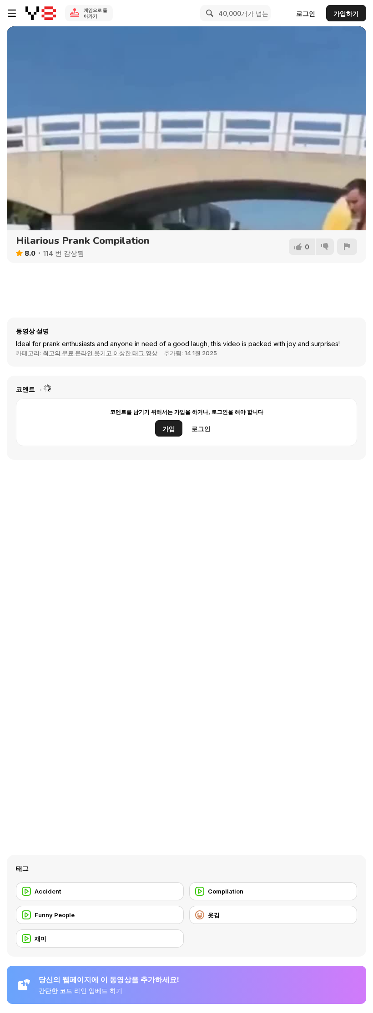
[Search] (208, 13)
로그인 (305, 13)
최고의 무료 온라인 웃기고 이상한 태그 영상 (100, 353)
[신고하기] (347, 246)
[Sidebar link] (12, 13)
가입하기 (346, 13)
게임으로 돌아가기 (95, 13)
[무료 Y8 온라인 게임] (40, 13)
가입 (168, 428)
